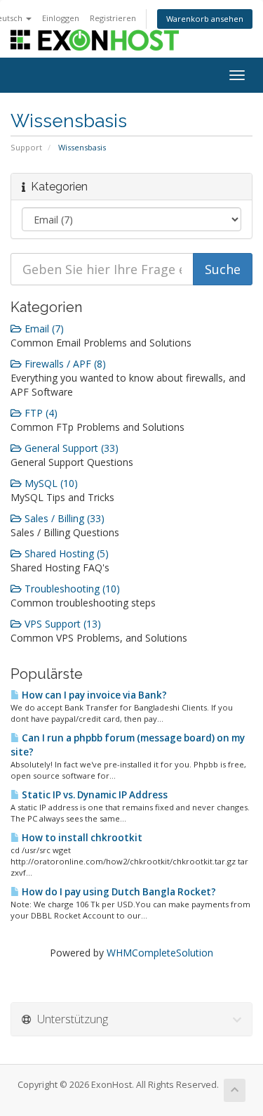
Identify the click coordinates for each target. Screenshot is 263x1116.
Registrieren (113, 18)
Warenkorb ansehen (204, 18)
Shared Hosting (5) (65, 553)
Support (26, 147)
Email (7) (43, 328)
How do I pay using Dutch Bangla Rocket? (118, 891)
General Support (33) (70, 448)
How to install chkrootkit (81, 837)
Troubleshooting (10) (71, 588)
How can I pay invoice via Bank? (93, 695)
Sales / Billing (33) (63, 518)
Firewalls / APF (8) (64, 363)
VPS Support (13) (61, 623)
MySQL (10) (50, 483)
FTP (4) (40, 413)
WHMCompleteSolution (160, 952)
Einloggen (60, 18)
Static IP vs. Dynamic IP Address (94, 795)
